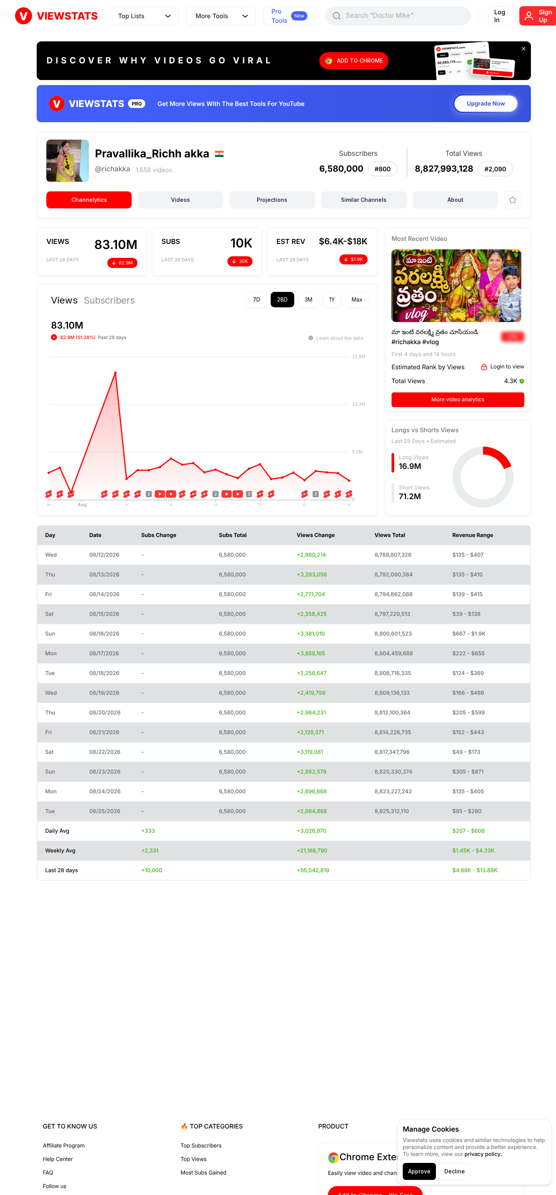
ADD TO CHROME (360, 60)
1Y (332, 299)
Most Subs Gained (204, 1172)
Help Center (58, 1159)
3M (308, 299)
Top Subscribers (201, 1145)
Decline (454, 1171)
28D (282, 299)
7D (256, 299)
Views (64, 300)
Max (357, 299)
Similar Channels (363, 199)
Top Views (194, 1159)
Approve (419, 1171)
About (455, 199)
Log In (499, 16)
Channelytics (89, 199)
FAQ (48, 1172)
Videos (180, 199)
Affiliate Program (64, 1145)
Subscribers (109, 300)
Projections (272, 199)
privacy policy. (483, 1154)
